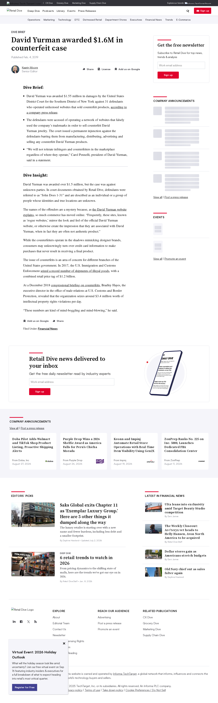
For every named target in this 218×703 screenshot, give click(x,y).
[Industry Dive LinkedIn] (14, 621)
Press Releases (87, 10)
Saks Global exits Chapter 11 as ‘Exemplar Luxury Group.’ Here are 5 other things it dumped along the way (89, 513)
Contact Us (59, 629)
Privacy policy (74, 690)
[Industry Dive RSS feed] (35, 621)
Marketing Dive (78, 3)
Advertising (104, 617)
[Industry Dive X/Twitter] (28, 621)
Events (71, 10)
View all (157, 197)
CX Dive (49, 3)
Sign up (204, 10)
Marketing (49, 19)
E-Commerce (183, 19)
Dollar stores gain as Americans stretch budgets (185, 553)
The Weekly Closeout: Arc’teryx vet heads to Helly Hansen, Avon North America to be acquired (184, 532)
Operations (34, 19)
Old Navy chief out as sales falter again (185, 571)
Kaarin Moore (30, 67)
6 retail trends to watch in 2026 (86, 560)
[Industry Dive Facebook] (21, 621)
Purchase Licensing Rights (68, 641)
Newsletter (59, 635)
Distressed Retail (92, 19)
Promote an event (175, 258)
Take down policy (112, 690)
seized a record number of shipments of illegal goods (75, 271)
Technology (64, 19)
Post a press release (176, 197)
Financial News (153, 19)
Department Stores (116, 19)
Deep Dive (34, 10)
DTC (77, 19)
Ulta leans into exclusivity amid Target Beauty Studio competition (185, 508)
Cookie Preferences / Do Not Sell (146, 690)
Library (61, 10)
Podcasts (48, 10)
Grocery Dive (62, 3)
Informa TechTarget (125, 673)
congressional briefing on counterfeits (75, 285)
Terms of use (92, 690)
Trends (169, 19)
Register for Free (24, 687)
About (56, 617)
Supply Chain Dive (98, 3)
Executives (136, 19)
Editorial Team (61, 623)
